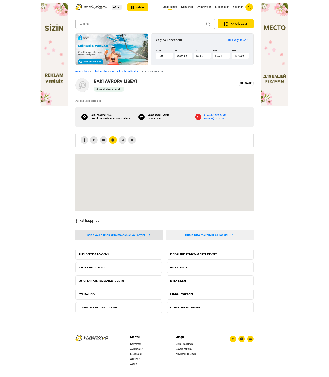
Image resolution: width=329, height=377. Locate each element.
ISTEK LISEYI (178, 280)
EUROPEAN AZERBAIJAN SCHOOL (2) (101, 280)
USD (196, 50)
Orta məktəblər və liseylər (124, 71)
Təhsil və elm (99, 71)
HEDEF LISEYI (178, 267)
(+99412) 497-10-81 (215, 118)
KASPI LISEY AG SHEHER (185, 307)
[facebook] (233, 339)
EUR (215, 50)
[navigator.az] (91, 338)
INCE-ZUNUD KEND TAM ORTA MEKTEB (193, 254)
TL (176, 50)
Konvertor (187, 6)
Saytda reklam (184, 348)
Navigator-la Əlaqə (186, 353)
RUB (234, 50)
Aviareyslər (204, 6)
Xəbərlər (238, 6)
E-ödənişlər (222, 6)
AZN (158, 50)
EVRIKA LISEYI (87, 294)
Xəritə (133, 363)
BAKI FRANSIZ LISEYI (92, 267)
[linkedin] (250, 339)
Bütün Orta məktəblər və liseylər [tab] (206, 235)
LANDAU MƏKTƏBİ (181, 294)
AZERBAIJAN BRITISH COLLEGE (98, 307)
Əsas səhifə (170, 6)
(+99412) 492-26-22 (215, 115)
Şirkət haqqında (184, 344)
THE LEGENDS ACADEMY (94, 254)
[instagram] (241, 339)
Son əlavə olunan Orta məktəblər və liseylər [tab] (116, 235)
